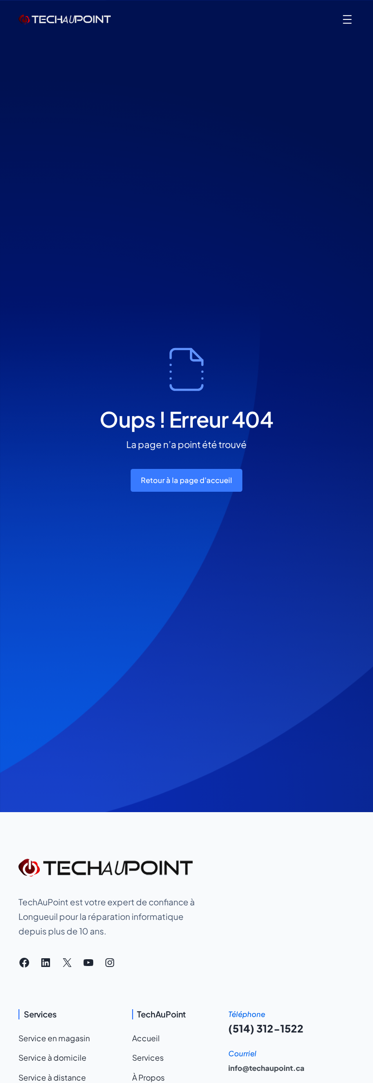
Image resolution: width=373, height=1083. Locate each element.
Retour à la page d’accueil (186, 479)
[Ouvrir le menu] (347, 19)
